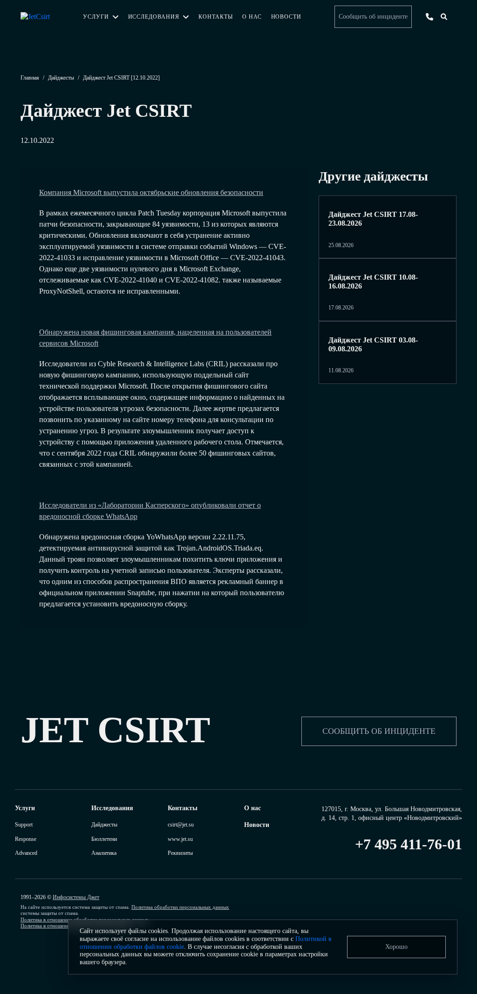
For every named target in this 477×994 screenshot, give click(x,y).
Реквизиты (180, 853)
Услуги (96, 16)
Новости (286, 16)
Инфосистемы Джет (76, 897)
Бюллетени (104, 839)
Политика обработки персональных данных (180, 907)
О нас (252, 16)
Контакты (215, 16)
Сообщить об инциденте (373, 16)
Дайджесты (61, 77)
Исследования (154, 16)
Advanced (26, 853)
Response (25, 839)
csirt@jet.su (181, 824)
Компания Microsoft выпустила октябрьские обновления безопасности (151, 192)
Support (24, 824)
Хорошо (396, 946)
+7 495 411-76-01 (408, 844)
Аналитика (103, 853)
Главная (29, 77)
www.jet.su (180, 839)
